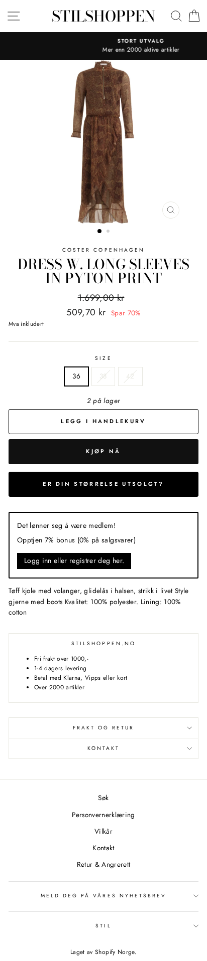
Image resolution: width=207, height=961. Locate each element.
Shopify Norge (114, 951)
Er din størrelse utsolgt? (103, 484)
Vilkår (103, 831)
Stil (103, 925)
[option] (105, 46)
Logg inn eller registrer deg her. (74, 560)
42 (130, 376)
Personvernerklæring (103, 815)
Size (103, 358)
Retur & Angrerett (104, 864)
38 (103, 376)
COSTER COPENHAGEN (103, 250)
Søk (103, 798)
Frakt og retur (104, 727)
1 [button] (99, 231)
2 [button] (109, 232)
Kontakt (103, 748)
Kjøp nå (103, 451)
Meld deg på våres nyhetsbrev (104, 895)
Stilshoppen (103, 16)
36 (76, 376)
